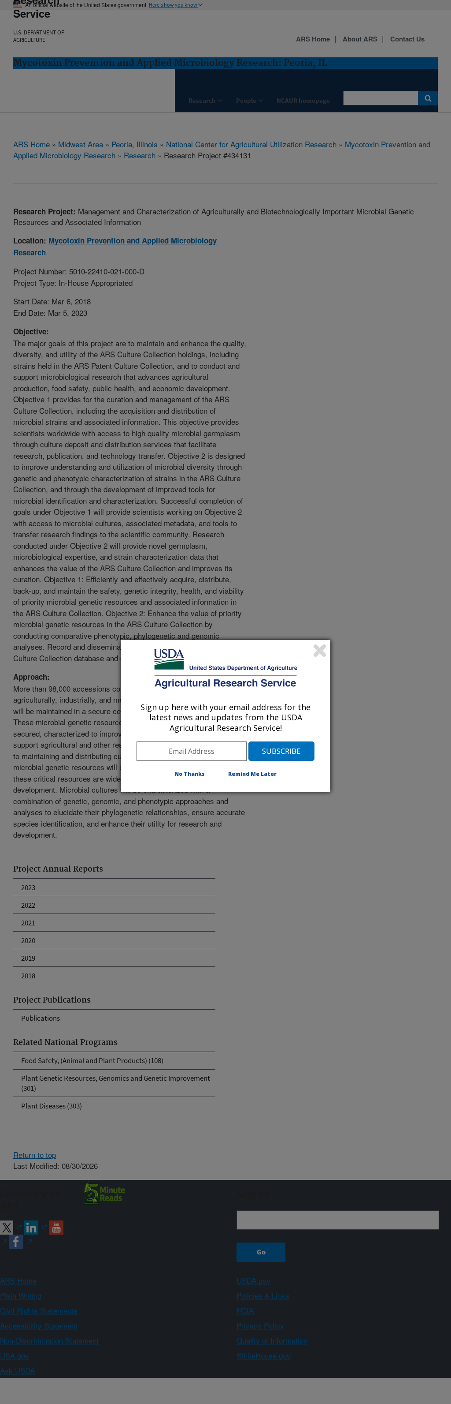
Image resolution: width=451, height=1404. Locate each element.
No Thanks (189, 774)
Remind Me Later (252, 774)
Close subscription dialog (320, 650)
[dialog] (225, 716)
